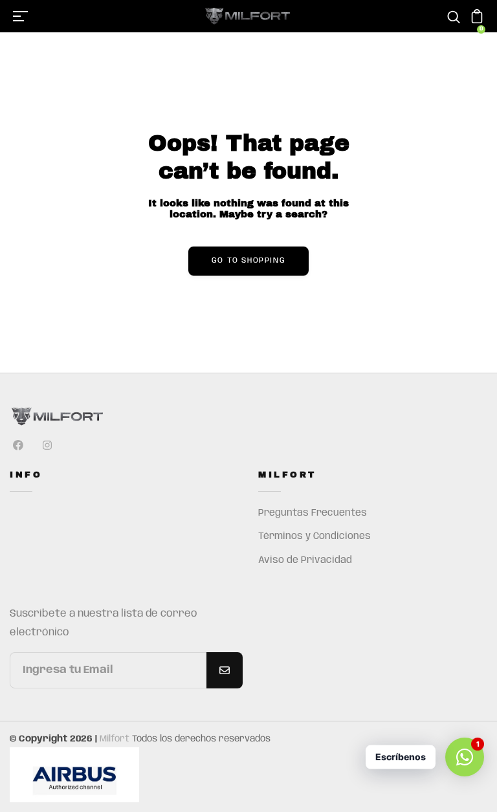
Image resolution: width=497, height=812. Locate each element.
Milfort (114, 738)
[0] (477, 21)
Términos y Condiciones (314, 536)
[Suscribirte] (224, 670)
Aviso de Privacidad (305, 560)
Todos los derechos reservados (201, 738)
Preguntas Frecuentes (312, 513)
